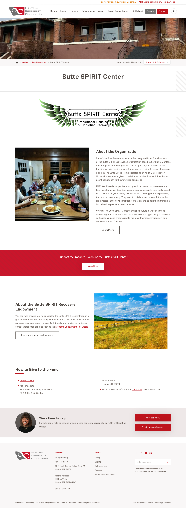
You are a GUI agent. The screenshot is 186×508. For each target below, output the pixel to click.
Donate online (27, 380)
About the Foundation (105, 474)
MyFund (139, 11)
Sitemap (72, 502)
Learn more (108, 230)
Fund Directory (39, 62)
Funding (74, 11)
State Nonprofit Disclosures (89, 502)
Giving (53, 11)
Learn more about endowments (37, 335)
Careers (98, 470)
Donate (150, 11)
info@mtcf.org (61, 457)
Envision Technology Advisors (159, 502)
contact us (137, 389)
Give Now (93, 266)
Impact (63, 11)
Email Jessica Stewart (153, 427)
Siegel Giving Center (118, 11)
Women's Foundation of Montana (120, 2)
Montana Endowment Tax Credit (71, 327)
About (101, 11)
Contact (162, 11)
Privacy (64, 502)
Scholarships (88, 11)
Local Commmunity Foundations (159, 2)
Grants (98, 461)
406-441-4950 (153, 417)
